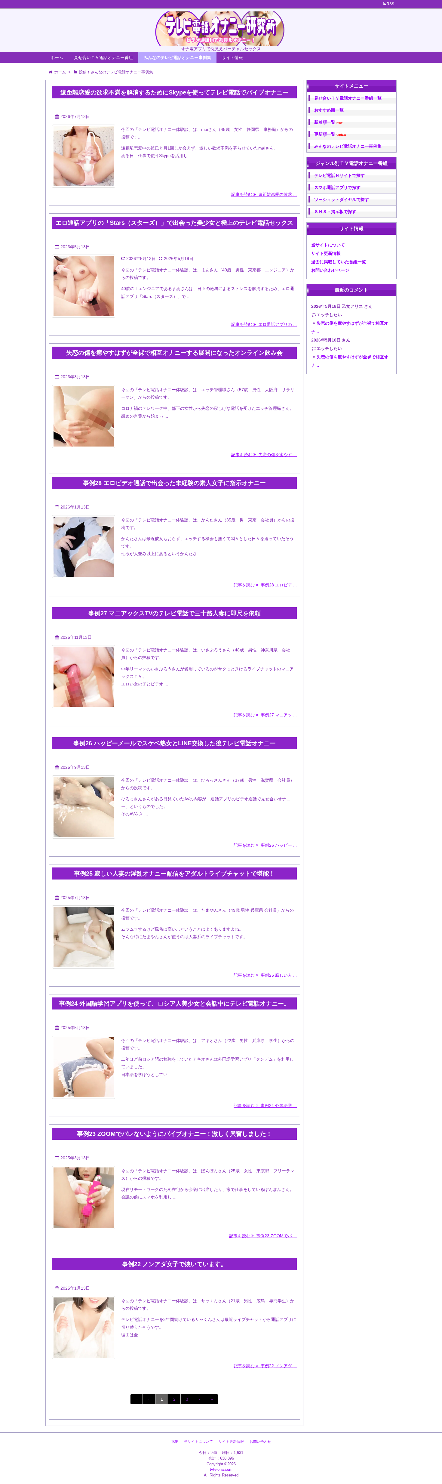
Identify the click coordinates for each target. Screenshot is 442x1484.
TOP (174, 1441)
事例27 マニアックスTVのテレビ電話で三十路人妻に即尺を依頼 (174, 613)
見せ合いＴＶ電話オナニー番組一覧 (348, 98)
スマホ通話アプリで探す (337, 187)
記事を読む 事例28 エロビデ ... (265, 585)
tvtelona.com (221, 1469)
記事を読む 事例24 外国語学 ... (265, 1105)
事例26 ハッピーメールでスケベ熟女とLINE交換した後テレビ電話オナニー (174, 743)
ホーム (57, 57)
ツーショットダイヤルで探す (341, 199)
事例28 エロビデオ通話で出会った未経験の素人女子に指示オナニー (174, 483)
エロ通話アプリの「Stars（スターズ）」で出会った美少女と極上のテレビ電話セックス (174, 222)
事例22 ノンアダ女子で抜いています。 (174, 1264)
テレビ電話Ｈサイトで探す (339, 175)
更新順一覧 (330, 134)
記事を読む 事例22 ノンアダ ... (265, 1365)
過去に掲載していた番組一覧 (338, 261)
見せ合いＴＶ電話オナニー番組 (103, 57)
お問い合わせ (260, 1441)
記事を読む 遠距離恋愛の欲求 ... (264, 194)
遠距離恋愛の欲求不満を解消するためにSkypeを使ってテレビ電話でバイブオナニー (174, 92)
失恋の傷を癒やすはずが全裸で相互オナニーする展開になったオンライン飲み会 (174, 352)
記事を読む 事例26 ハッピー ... (265, 845)
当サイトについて (328, 245)
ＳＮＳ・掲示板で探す (335, 211)
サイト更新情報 (326, 253)
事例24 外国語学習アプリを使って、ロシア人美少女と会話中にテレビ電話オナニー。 (174, 1003)
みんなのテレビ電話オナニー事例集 (177, 57)
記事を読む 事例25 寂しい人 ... (265, 975)
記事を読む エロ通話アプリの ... (264, 324)
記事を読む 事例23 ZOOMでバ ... (263, 1235)
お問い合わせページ (330, 270)
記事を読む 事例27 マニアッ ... (265, 715)
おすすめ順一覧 (329, 110)
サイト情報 (232, 57)
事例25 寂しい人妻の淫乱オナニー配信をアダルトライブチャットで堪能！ (174, 873)
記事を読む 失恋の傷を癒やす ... (264, 454)
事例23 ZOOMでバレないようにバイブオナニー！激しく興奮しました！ (174, 1133)
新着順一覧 (328, 122)
